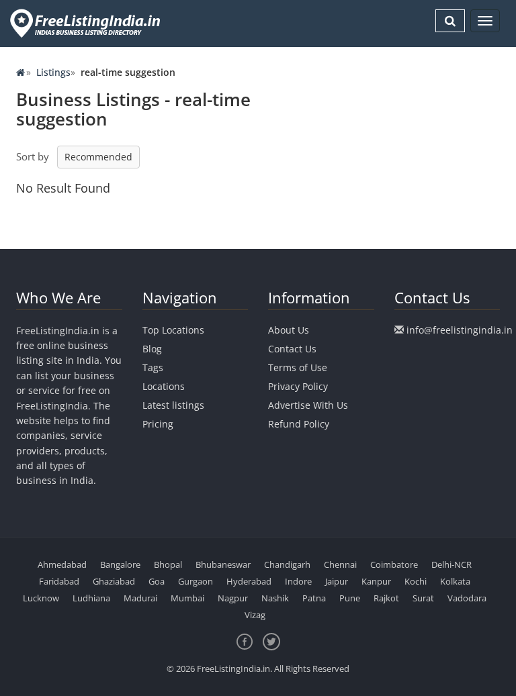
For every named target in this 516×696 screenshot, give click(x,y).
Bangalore (120, 564)
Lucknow (41, 598)
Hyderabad (248, 581)
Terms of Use (297, 367)
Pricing (157, 423)
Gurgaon (195, 581)
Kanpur (376, 581)
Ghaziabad (114, 581)
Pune (349, 598)
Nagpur (233, 598)
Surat (423, 598)
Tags (152, 367)
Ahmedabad (62, 564)
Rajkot (386, 598)
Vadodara (466, 598)
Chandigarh (287, 564)
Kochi (415, 581)
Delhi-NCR (451, 564)
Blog (152, 348)
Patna (314, 598)
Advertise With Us (308, 405)
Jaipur (336, 581)
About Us (288, 330)
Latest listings (173, 405)
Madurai (140, 598)
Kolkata (455, 581)
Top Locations (173, 330)
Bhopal (168, 564)
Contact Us (292, 348)
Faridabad (59, 581)
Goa (156, 581)
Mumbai (187, 598)
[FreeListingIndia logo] (86, 23)
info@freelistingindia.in (459, 330)
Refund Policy (298, 423)
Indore (298, 581)
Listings (53, 72)
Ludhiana (91, 598)
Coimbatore (394, 564)
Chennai (340, 564)
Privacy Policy (298, 386)
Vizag (255, 615)
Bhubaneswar (223, 564)
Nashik (275, 598)
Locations (163, 386)
